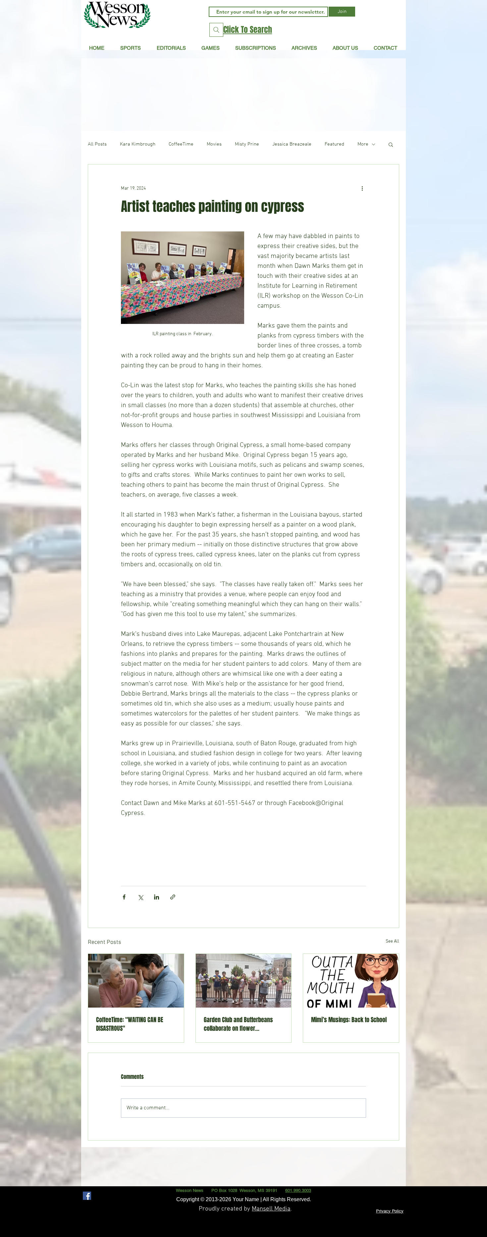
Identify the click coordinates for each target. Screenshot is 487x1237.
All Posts (97, 144)
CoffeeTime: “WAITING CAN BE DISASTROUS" (129, 1024)
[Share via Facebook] (124, 897)
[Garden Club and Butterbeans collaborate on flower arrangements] (244, 981)
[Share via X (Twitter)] (140, 897)
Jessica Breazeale (291, 144)
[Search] (216, 30)
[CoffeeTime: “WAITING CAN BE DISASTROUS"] (136, 981)
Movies (214, 144)
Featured (334, 144)
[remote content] (243, 843)
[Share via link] (173, 897)
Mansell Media (271, 1209)
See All (392, 941)
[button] (171, 47)
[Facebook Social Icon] (87, 1196)
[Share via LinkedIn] (156, 897)
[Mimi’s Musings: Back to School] (351, 981)
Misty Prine (247, 144)
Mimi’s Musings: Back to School (349, 1020)
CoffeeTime (181, 144)
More (362, 144)
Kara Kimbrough (137, 144)
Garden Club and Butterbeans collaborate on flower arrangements (238, 1024)
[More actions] (362, 188)
